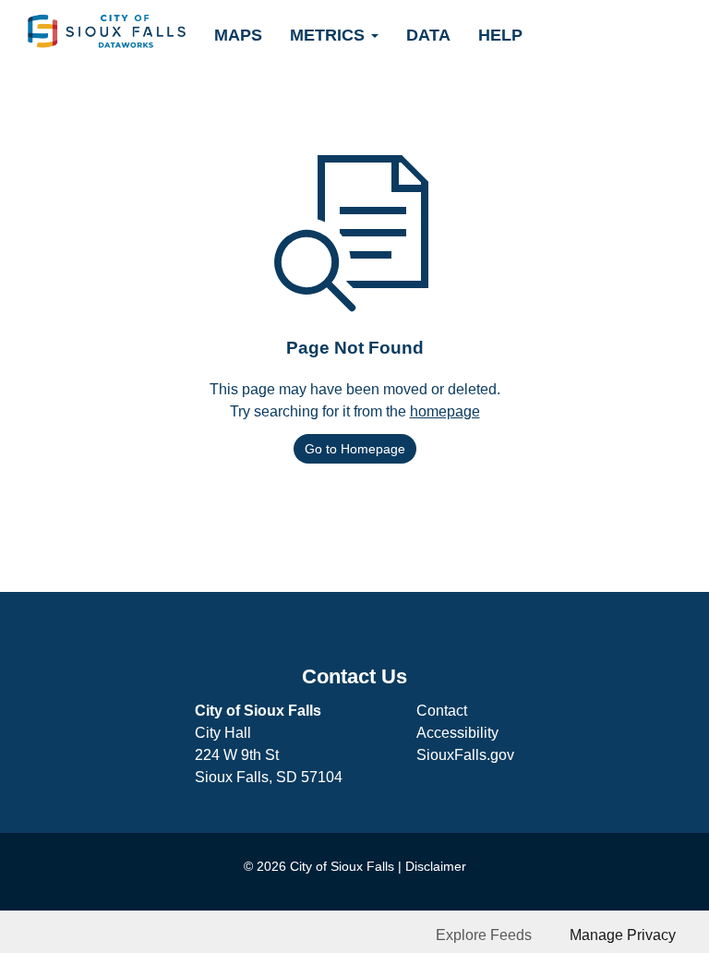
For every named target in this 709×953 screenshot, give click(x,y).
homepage (445, 411)
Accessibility (457, 733)
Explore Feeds (484, 935)
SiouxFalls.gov (465, 755)
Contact (441, 710)
